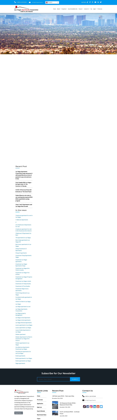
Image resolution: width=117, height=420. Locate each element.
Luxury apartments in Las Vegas (24, 325)
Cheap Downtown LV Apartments (21, 249)
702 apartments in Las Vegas (23, 237)
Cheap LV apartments (21, 253)
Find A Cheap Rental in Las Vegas (22, 293)
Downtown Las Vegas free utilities (22, 273)
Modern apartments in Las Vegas (22, 343)
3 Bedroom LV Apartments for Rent (23, 234)
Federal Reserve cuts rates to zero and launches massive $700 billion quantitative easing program (24, 198)
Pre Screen (40, 399)
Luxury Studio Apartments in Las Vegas (23, 331)
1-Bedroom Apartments (22, 219)
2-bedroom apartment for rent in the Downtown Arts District (24, 230)
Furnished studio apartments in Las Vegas (24, 298)
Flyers (38, 418)
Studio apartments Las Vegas (23, 360)
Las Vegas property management (21, 314)
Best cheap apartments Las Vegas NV (23, 241)
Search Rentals (41, 411)
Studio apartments (20, 355)
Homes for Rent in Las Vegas (23, 301)
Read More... (18, 413)
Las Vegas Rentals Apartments (24, 322)
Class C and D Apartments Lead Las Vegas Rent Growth (24, 205)
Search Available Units (72, 9)
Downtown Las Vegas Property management (24, 277)
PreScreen (100, 9)
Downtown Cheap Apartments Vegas (23, 256)
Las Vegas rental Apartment (23, 317)
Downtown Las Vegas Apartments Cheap (21, 265)
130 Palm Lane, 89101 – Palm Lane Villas (63, 396)
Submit (75, 379)
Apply (94, 9)
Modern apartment (20, 334)
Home (54, 9)
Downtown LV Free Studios (23, 286)
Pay (91, 9)
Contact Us (86, 9)
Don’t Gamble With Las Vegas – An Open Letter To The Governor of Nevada (24, 184)
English (50, 2)
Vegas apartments (20, 363)
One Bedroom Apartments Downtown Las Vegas (22, 348)
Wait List (39, 407)
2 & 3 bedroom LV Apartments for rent (23, 225)
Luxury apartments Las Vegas (23, 327)
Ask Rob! (83, 2)
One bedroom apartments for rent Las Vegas (23, 352)
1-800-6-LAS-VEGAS (22, 2)
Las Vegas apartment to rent (23, 306)
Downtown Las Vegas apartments (21, 260)
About (58, 9)
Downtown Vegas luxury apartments (22, 289)
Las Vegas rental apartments (23, 320)
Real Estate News (41, 414)
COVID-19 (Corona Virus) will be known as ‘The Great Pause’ (23, 190)
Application (40, 403)
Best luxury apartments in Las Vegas (23, 245)
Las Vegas (18, 304)
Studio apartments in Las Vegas (24, 358)
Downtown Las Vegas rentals (23, 281)
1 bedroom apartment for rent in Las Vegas (24, 216)
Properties (64, 9)
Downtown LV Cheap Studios (23, 283)
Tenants (80, 9)
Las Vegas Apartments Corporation (21, 310)
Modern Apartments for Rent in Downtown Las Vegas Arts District (24, 338)
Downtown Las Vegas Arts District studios (23, 269)
